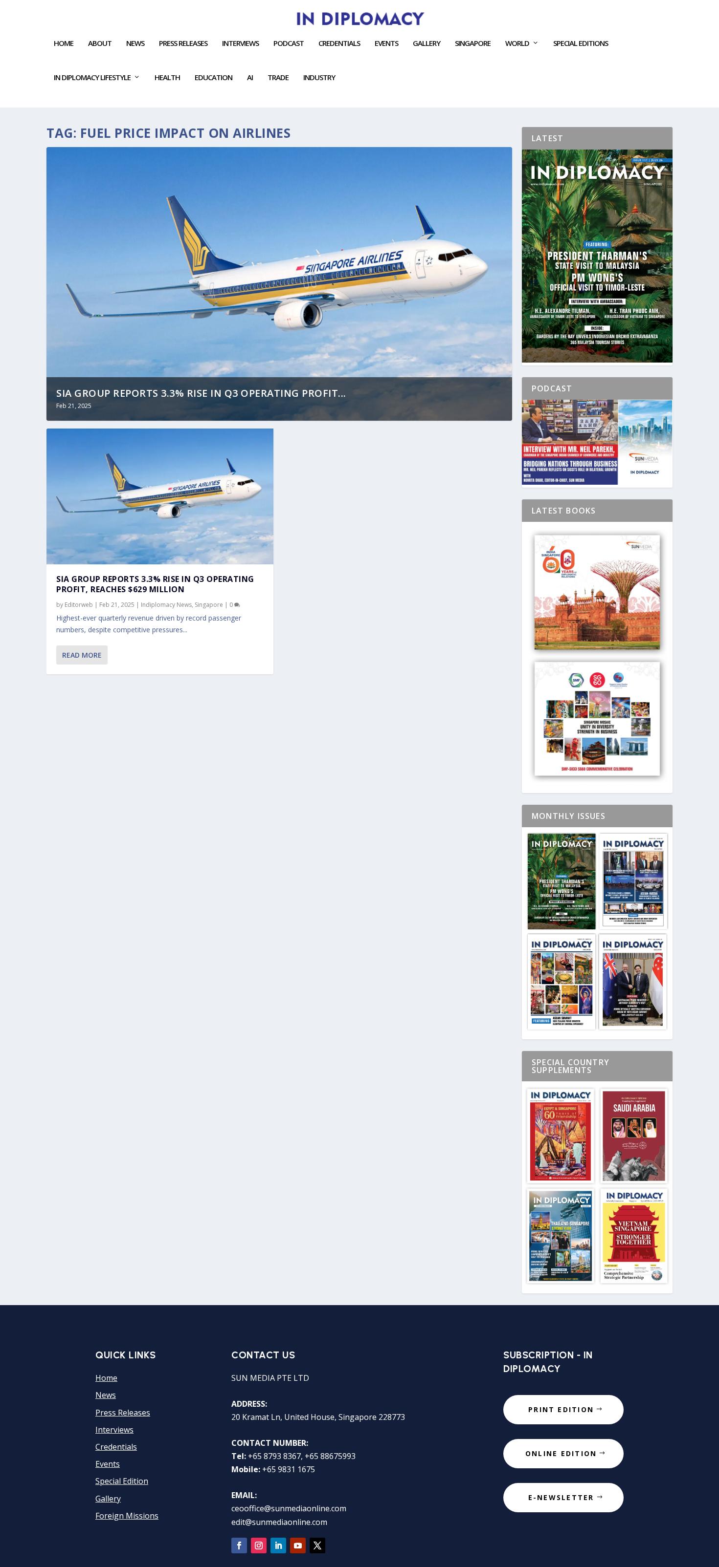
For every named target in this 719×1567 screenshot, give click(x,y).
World (517, 43)
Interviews (240, 43)
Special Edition (121, 1481)
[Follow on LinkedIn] (278, 1545)
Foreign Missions (126, 1515)
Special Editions (580, 43)
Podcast (288, 43)
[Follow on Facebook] (239, 1545)
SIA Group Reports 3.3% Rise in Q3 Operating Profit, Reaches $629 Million (155, 584)
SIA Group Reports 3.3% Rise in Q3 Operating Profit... (201, 393)
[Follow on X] (317, 1545)
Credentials (339, 43)
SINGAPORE (473, 43)
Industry (319, 77)
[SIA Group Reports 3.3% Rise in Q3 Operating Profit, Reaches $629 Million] (159, 496)
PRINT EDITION (561, 1409)
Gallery (426, 43)
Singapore (209, 605)
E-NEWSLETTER (561, 1497)
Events (107, 1464)
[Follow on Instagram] (259, 1545)
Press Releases (183, 43)
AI (250, 77)
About (100, 43)
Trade (278, 77)
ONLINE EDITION (561, 1453)
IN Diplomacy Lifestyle (92, 77)
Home (63, 43)
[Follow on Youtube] (298, 1545)
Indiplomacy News (166, 605)
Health (167, 77)
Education (213, 77)
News (135, 43)
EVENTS (386, 43)
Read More (82, 655)
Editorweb (79, 605)
